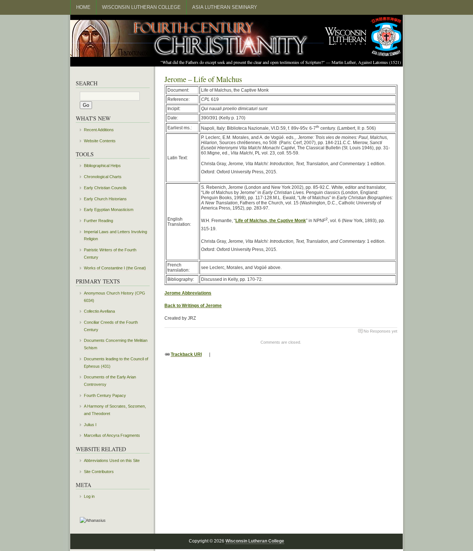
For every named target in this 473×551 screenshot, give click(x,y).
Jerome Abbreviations (187, 293)
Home (83, 7)
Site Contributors (99, 471)
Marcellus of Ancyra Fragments (112, 435)
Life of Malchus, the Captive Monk (270, 220)
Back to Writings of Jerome (193, 305)
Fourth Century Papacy (105, 395)
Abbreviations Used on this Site (112, 460)
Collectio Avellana (99, 311)
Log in (89, 496)
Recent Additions (99, 129)
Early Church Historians (105, 199)
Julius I (90, 424)
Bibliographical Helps (102, 165)
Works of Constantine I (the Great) (115, 268)
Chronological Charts (103, 176)
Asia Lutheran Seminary (224, 7)
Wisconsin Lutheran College (141, 7)
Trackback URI (186, 354)
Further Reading (98, 220)
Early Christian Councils (105, 188)
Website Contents (100, 141)
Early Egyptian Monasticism (108, 209)
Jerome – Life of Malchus (203, 79)
